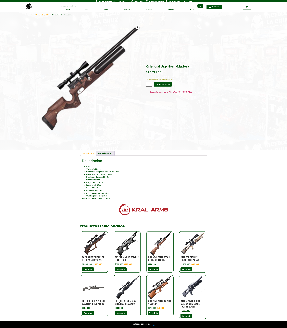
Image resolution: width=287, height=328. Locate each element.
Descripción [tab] (88, 153)
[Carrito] (247, 7)
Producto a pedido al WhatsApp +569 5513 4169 (171, 92)
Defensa (127, 9)
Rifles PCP (45, 15)
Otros (192, 9)
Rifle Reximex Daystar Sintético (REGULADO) (125, 302)
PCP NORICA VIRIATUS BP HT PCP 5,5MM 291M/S (93, 259)
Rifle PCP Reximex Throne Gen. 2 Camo (189, 259)
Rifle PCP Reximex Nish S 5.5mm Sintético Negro (93, 302)
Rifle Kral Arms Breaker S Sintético (127, 259)
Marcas (171, 9)
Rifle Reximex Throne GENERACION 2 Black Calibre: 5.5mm (190, 303)
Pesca (86, 9)
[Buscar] (200, 6)
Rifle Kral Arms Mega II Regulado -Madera (159, 259)
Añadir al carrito (163, 84)
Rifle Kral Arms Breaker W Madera (159, 302)
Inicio (68, 9)
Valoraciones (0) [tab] (105, 153)
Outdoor (149, 9)
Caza (106, 9)
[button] (137, 27)
